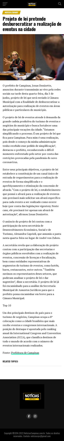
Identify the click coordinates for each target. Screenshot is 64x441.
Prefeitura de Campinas (25, 352)
